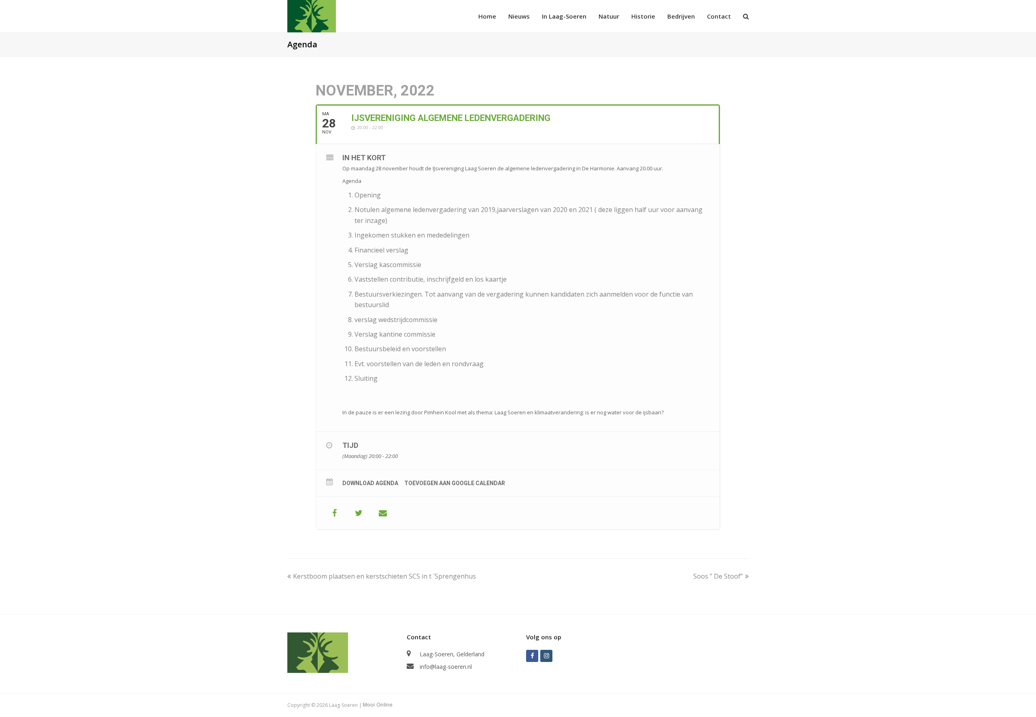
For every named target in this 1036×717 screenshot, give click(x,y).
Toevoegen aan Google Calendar (454, 483)
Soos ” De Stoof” (718, 576)
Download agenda (370, 483)
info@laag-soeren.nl (446, 666)
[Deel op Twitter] (358, 513)
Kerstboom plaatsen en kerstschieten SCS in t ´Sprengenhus (384, 576)
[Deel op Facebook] (334, 513)
